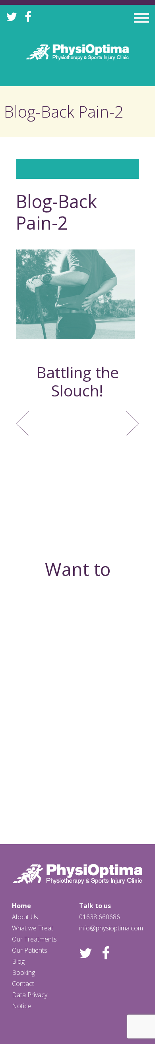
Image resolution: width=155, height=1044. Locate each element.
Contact (23, 983)
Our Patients (29, 950)
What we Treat (32, 928)
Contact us (77, 790)
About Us (25, 917)
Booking (23, 972)
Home (21, 905)
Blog (18, 961)
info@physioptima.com (111, 928)
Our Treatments (34, 939)
